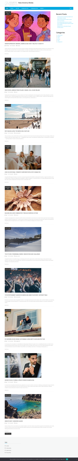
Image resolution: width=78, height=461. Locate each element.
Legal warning (8, 450)
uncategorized (18, 341)
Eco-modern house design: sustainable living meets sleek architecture (25, 339)
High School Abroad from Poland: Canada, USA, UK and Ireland (22, 90)
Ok (66, 459)
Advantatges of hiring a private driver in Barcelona (19, 380)
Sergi (6, 92)
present (42, 8)
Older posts (8, 433)
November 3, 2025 (8, 147)
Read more (7, 53)
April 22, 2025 (8, 395)
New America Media (25, 3)
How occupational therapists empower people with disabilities (23, 172)
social (12, 8)
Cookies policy (8, 448)
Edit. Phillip (7, 45)
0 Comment (13, 45)
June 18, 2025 (8, 310)
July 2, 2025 (8, 228)
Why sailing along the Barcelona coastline (17, 131)
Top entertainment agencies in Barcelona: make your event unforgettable (26, 295)
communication (24, 8)
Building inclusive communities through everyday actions (21, 213)
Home (7, 8)
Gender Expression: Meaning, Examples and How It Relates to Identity (24, 43)
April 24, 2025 (8, 354)
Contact (7, 445)
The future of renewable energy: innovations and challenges (22, 254)
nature (17, 8)
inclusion (18, 45)
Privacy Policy (8, 452)
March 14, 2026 (8, 105)
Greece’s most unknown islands (14, 421)
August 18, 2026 (8, 13)
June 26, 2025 (8, 269)
